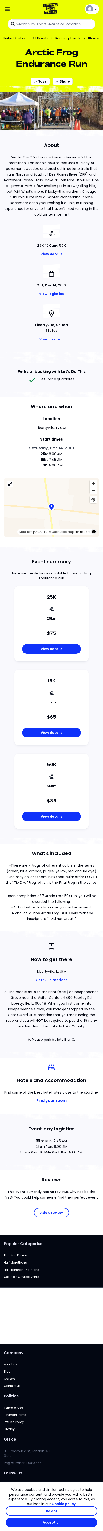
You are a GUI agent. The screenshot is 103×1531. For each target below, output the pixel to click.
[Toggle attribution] (94, 532)
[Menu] (20, 9)
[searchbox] (51, 24)
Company (13, 1352)
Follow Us (13, 1473)
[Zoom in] (93, 483)
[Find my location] (93, 499)
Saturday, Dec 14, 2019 (51, 448)
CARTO (42, 532)
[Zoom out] (93, 490)
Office (10, 1439)
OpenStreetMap (63, 532)
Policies (11, 1396)
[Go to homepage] (51, 9)
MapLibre (25, 532)
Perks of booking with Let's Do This (52, 371)
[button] (51, 507)
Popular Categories (23, 1243)
